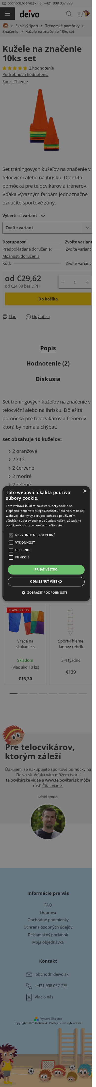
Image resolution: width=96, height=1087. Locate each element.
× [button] (84, 491)
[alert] (46, 543)
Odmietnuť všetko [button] (46, 581)
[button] (46, 592)
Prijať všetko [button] (46, 570)
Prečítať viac (54, 525)
